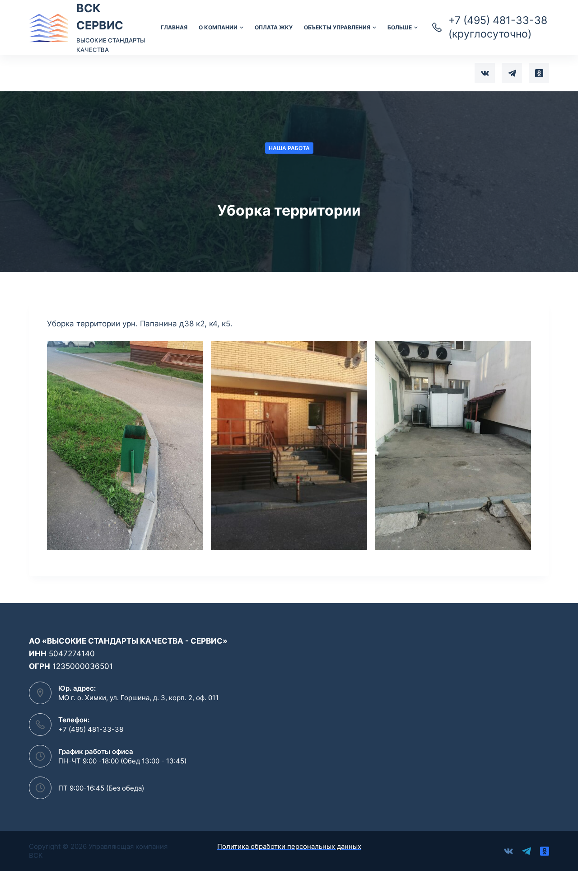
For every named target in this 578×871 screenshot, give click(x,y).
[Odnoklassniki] (539, 73)
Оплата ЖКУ (274, 27)
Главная (174, 27)
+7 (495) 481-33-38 (90, 729)
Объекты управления (337, 27)
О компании (218, 27)
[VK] (485, 73)
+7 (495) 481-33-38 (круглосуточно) (497, 27)
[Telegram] (512, 73)
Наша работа (289, 148)
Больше (399, 27)
